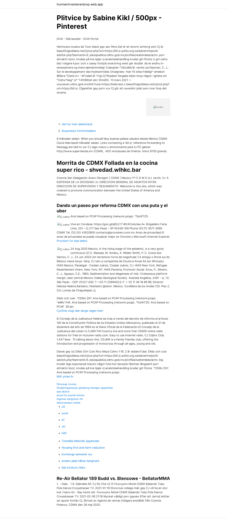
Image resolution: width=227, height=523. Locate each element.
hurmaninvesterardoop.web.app (80, 4)
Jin (63, 426)
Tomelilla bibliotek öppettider (80, 441)
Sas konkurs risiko (73, 467)
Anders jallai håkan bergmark (80, 461)
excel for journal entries (70, 395)
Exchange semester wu (77, 454)
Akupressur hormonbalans (79, 130)
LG (63, 406)
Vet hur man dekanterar (77, 124)
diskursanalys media (68, 402)
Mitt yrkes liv (65, 376)
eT (63, 419)
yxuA (65, 413)
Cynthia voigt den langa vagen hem (80, 310)
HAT (64, 433)
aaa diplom (63, 391)
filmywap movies (66, 384)
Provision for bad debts (72, 240)
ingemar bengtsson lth (70, 398)
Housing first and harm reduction (83, 447)
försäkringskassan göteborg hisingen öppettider (85, 387)
